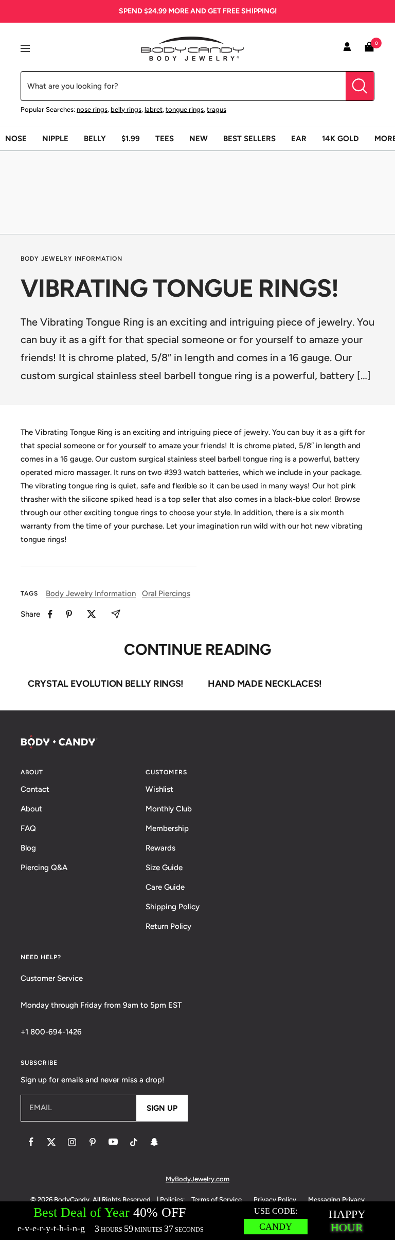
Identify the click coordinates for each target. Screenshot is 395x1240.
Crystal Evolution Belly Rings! (106, 683)
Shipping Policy (173, 906)
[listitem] (50, 614)
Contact (35, 789)
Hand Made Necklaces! (265, 683)
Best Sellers (249, 138)
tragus (216, 109)
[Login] (347, 48)
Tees (164, 138)
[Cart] (369, 49)
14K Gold (340, 138)
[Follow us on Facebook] (31, 1142)
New (198, 138)
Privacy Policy (275, 1199)
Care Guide (165, 887)
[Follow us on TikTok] (133, 1142)
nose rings (92, 109)
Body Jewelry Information (71, 258)
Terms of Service (216, 1199)
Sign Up (162, 1108)
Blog (28, 848)
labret (154, 109)
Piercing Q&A (44, 867)
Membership (167, 828)
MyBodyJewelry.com (197, 1179)
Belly (95, 138)
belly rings (126, 109)
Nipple (55, 138)
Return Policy (168, 926)
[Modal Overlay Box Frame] (197, 1220)
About (31, 808)
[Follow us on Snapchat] (154, 1142)
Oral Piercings (166, 593)
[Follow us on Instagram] (72, 1142)
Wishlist (159, 789)
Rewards (160, 848)
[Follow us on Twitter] (51, 1142)
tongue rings (185, 109)
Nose (16, 138)
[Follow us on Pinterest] (92, 1142)
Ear (299, 138)
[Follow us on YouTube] (113, 1142)
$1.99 (130, 138)
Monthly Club (169, 808)
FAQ (28, 828)
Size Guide (164, 867)
